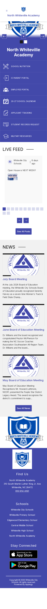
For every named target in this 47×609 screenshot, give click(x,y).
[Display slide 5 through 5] (20, 209)
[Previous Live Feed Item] (19, 220)
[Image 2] (25, 41)
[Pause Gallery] (23, 36)
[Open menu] (6, 10)
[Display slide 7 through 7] (29, 209)
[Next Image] (42, 36)
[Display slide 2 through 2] (8, 209)
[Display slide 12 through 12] (8, 213)
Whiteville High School (22, 530)
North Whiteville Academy (22, 536)
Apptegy (29, 584)
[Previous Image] (4, 36)
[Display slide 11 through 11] (4, 213)
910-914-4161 (22, 491)
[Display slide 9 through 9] (37, 209)
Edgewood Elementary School (22, 520)
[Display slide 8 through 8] (33, 209)
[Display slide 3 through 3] (12, 209)
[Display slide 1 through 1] (4, 209)
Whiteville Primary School (22, 515)
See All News (23, 408)
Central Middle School (22, 525)
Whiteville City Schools (22, 509)
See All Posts (23, 231)
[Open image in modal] (12, 177)
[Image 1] (21, 41)
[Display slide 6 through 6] (25, 209)
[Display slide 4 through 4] (16, 209)
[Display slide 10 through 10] (41, 209)
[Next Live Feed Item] (26, 220)
